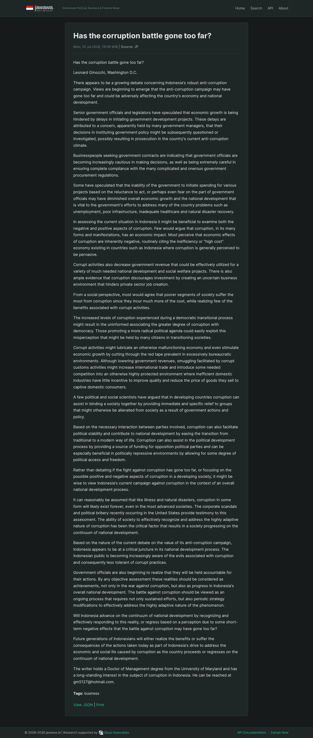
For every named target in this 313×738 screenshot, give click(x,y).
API (270, 8)
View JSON (83, 704)
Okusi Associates (116, 732)
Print (100, 704)
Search (256, 8)
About (283, 8)
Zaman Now (279, 732)
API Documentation (251, 732)
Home (240, 8)
